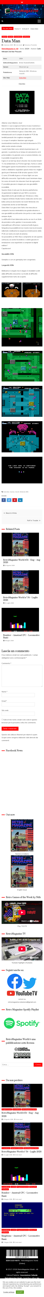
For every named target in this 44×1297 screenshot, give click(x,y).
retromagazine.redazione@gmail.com (22, 1002)
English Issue (22, 890)
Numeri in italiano (16, 1148)
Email (4, 701)
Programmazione (22, 1187)
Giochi (10, 36)
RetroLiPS (33, 1187)
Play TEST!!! (22, 926)
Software (26, 36)
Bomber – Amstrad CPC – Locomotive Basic (21, 636)
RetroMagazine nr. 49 (10, 49)
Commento (6, 663)
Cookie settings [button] (8, 1292)
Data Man (22, 78)
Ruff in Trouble (32, 520)
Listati (13, 1187)
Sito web (5, 710)
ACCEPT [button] (20, 1292)
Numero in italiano (22, 854)
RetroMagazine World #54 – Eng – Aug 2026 (21, 561)
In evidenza (18, 36)
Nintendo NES (24, 492)
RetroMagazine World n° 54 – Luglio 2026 (20, 598)
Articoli (4, 36)
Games (12, 492)
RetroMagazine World (29, 1109)
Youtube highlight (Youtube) (22, 963)
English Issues (6, 1109)
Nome (4, 692)
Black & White (11, 513)
